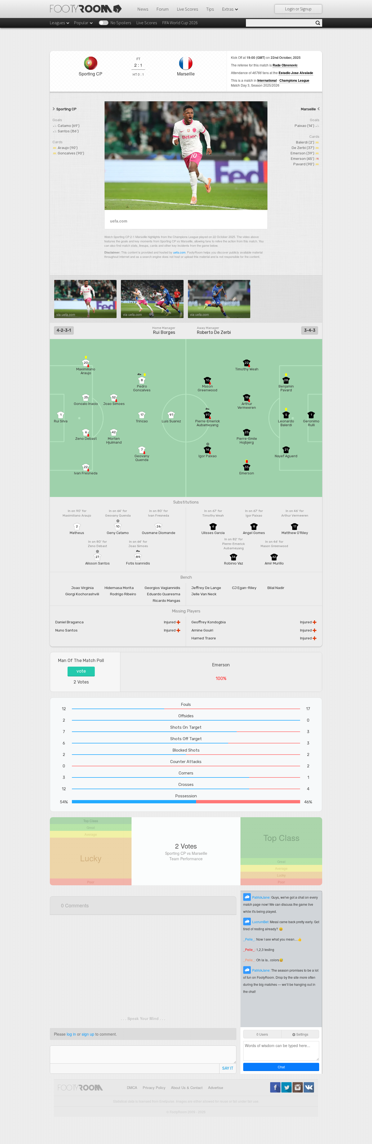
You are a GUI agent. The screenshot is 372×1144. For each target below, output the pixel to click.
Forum (162, 9)
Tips (210, 9)
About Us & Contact (187, 1087)
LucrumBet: (261, 921)
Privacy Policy (154, 1087)
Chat (281, 1066)
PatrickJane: (261, 897)
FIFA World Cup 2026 (180, 22)
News (142, 9)
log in (71, 1034)
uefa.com (179, 252)
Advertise (215, 1087)
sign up (88, 1034)
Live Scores (187, 9)
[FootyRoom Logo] (88, 8)
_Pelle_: (249, 939)
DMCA (132, 1087)
